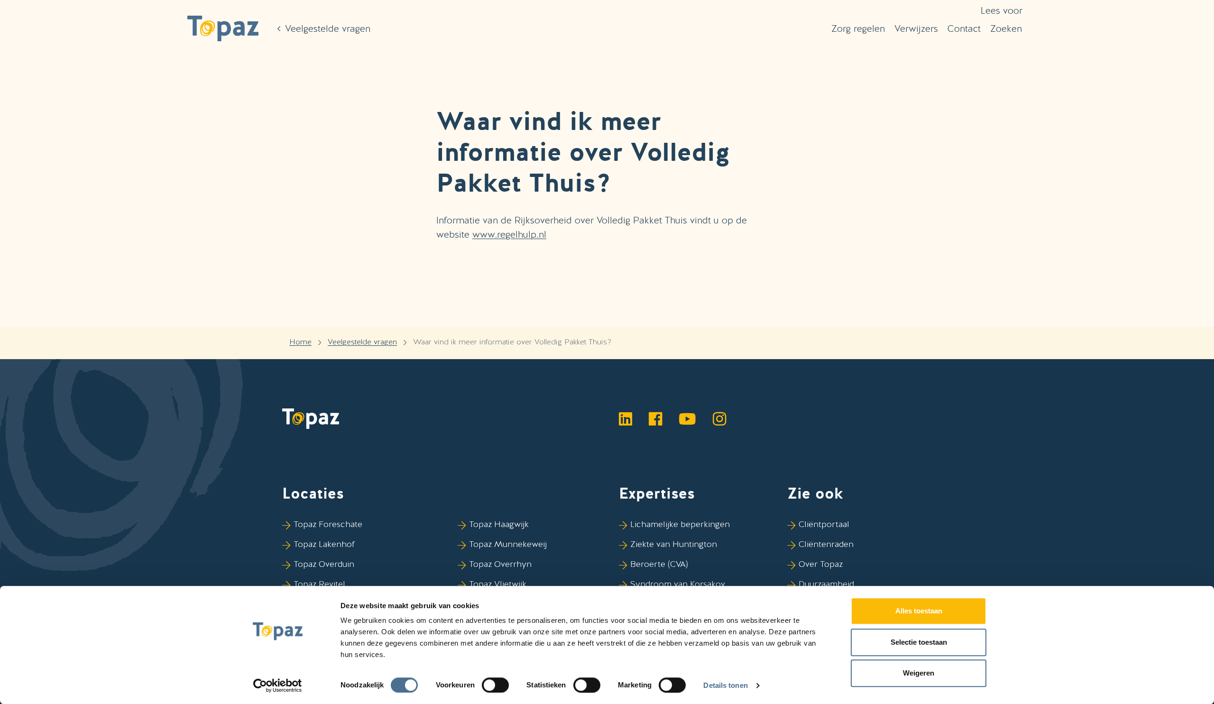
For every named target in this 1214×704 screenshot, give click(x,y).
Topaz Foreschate (328, 524)
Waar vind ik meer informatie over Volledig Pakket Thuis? (512, 342)
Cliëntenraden (826, 543)
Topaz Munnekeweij (508, 543)
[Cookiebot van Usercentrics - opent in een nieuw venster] (277, 685)
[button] (222, 28)
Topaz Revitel (319, 583)
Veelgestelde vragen (362, 342)
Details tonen (725, 685)
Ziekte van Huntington (673, 543)
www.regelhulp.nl (509, 234)
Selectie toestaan (919, 642)
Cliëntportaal (824, 524)
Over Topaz (821, 563)
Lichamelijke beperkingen (680, 524)
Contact (964, 28)
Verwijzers (916, 28)
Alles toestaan (918, 611)
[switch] (495, 685)
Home (300, 342)
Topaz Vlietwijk (497, 583)
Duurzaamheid (826, 583)
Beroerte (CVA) (659, 563)
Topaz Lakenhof (324, 543)
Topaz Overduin (324, 563)
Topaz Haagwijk (499, 524)
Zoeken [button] (1006, 28)
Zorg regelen (858, 28)
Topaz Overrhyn (500, 563)
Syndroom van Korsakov (677, 583)
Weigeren (918, 673)
